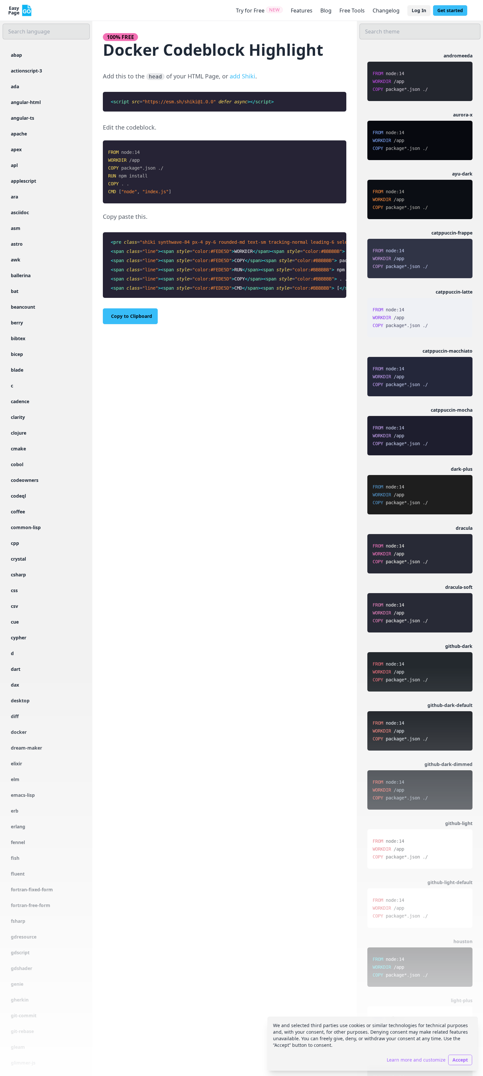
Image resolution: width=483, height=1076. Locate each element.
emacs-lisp (23, 795)
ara (14, 197)
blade (17, 370)
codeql (18, 496)
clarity (18, 417)
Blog (326, 10)
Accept (460, 1060)
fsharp (18, 921)
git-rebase (22, 1031)
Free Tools (352, 10)
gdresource (23, 937)
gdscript (20, 952)
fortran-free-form (30, 905)
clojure (18, 433)
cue (15, 622)
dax (15, 685)
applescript (23, 181)
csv (14, 606)
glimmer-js (23, 1063)
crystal (18, 559)
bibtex (18, 338)
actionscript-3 (26, 71)
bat (14, 291)
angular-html (26, 102)
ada (15, 86)
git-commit (23, 1015)
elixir (16, 763)
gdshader (21, 968)
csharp (18, 574)
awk (15, 260)
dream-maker (26, 748)
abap (16, 55)
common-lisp (26, 527)
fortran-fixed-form (32, 889)
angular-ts (22, 118)
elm (15, 779)
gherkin (20, 1000)
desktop (20, 700)
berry (17, 323)
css (14, 590)
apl (14, 165)
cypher (18, 637)
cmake (18, 448)
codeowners (24, 480)
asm (15, 228)
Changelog (386, 10)
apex (16, 149)
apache (19, 134)
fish (15, 858)
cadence (20, 401)
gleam (18, 1047)
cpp (15, 543)
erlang (18, 826)
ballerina (21, 275)
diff (15, 716)
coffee (18, 511)
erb (14, 811)
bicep (17, 354)
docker (19, 732)
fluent (18, 874)
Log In (419, 10)
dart (15, 669)
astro (17, 244)
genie (17, 984)
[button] (420, 76)
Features (301, 10)
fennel (18, 842)
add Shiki (242, 76)
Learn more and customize (416, 1060)
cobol (17, 464)
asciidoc (20, 212)
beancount (23, 307)
